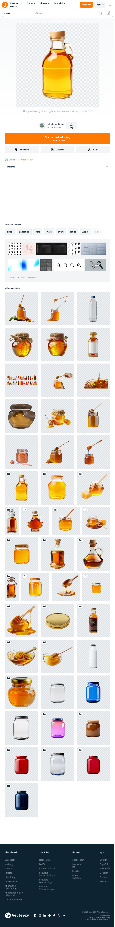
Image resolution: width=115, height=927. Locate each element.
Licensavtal (44, 859)
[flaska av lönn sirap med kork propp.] (93, 554)
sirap (9, 231)
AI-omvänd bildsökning (11, 887)
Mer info (11, 167)
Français (102, 877)
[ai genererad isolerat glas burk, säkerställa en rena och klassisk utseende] (21, 764)
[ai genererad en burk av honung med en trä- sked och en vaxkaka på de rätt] (57, 416)
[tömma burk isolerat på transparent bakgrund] (21, 728)
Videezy (8, 868)
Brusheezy (10, 859)
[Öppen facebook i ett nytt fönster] (35, 915)
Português (103, 868)
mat (38, 231)
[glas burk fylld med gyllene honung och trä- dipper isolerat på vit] (66, 521)
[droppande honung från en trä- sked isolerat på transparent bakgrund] (66, 587)
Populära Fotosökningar (45, 881)
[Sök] (100, 13)
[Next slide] (103, 231)
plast (49, 231)
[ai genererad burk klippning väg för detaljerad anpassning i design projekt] (93, 728)
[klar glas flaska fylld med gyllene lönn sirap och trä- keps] (21, 488)
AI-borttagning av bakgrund (14, 894)
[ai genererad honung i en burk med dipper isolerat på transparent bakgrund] (57, 452)
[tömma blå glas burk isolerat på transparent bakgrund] (93, 692)
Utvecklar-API (11, 881)
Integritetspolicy (100, 917)
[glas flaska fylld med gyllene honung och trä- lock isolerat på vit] (57, 488)
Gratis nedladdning (57, 138)
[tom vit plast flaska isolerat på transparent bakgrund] (93, 656)
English (101, 859)
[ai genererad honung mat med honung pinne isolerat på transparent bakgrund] (21, 308)
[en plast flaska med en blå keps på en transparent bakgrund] (93, 308)
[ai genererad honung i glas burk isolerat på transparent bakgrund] (21, 344)
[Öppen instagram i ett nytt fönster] (40, 915)
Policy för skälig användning (92, 919)
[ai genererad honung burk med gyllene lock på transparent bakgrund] (96, 587)
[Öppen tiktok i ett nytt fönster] (54, 915)
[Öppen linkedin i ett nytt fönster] (44, 915)
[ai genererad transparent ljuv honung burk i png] (21, 554)
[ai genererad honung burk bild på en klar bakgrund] (93, 488)
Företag (8, 872)
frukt (73, 231)
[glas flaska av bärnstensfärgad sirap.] (12, 587)
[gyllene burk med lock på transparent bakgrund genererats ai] (57, 620)
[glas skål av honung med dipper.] (21, 656)
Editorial (58, 3)
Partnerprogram (46, 868)
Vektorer (14, 3)
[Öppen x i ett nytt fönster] (59, 915)
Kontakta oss (75, 865)
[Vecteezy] (5, 5)
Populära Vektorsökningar (46, 874)
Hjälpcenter (76, 859)
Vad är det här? (27, 160)
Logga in (100, 4)
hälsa (98, 231)
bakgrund (24, 231)
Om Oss (74, 871)
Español (102, 864)
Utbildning (10, 877)
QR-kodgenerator (13, 899)
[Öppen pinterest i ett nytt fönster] (49, 915)
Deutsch (102, 872)
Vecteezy (9, 864)
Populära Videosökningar (46, 888)
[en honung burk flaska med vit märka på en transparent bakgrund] (93, 344)
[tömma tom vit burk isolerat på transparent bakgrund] (57, 692)
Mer (12, 6)
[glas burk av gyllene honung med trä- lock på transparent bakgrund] (35, 587)
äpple (85, 231)
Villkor (88, 917)
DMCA (41, 864)
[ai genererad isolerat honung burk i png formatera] (96, 521)
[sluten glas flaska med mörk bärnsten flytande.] (57, 554)
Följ (71, 127)
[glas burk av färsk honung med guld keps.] (21, 692)
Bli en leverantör (76, 876)
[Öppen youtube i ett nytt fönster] (64, 915)
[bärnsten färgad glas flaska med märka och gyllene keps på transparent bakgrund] (93, 620)
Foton (30, 3)
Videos (43, 3)
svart (60, 231)
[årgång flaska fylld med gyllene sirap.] (12, 521)
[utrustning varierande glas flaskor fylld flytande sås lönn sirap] (21, 380)
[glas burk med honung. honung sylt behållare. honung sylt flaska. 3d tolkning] (21, 416)
